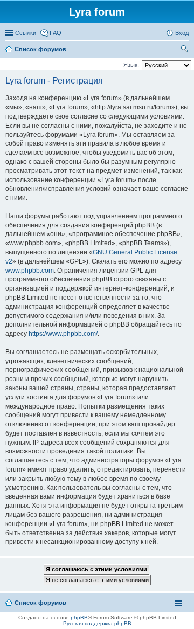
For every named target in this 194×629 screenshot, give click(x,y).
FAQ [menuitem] (55, 33)
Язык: (131, 64)
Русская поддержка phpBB (97, 623)
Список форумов (40, 602)
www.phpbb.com (29, 270)
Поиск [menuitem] (185, 50)
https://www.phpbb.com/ (63, 333)
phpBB (79, 617)
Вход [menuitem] (182, 33)
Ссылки (25, 33)
